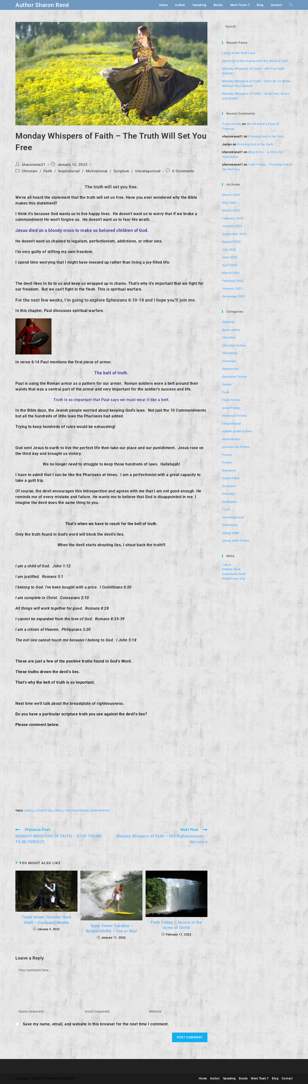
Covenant (229, 361)
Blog (275, 1078)
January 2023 (232, 226)
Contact (287, 1078)
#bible (29, 810)
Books (243, 1078)
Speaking (229, 1078)
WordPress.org (233, 578)
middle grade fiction (237, 431)
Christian (30, 171)
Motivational (97, 171)
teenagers (229, 501)
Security (228, 494)
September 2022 (234, 234)
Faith (48, 171)
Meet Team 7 (260, 1078)
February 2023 (233, 218)
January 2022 (232, 288)
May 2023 (229, 202)
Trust (226, 509)
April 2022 (229, 265)
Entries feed (231, 569)
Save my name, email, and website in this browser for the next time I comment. (96, 1024)
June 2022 (229, 257)
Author (215, 1078)
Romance (229, 470)
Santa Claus (231, 478)
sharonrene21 (34, 165)
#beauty (228, 322)
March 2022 (231, 273)
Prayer (227, 462)
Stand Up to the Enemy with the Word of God (254, 61)
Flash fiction (231, 400)
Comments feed (234, 574)
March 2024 (231, 195)
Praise (227, 455)
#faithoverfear (77, 810)
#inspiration (99, 810)
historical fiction (234, 415)
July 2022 (229, 249)
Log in (226, 564)
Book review (231, 330)
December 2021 (233, 296)
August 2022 (231, 241)
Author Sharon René (42, 5)
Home (203, 1078)
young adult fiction (236, 540)
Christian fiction (234, 345)
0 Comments (183, 171)
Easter (227, 384)
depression (230, 369)
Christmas (229, 353)
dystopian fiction (234, 376)
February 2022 (233, 281)
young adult (230, 533)
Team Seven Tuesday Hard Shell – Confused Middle (46, 920)
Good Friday (231, 408)
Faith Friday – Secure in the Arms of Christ (176, 925)
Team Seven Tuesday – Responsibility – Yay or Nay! (111, 928)
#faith (58, 810)
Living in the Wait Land (238, 53)
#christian (43, 810)
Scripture (121, 171)
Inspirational (69, 171)
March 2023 (231, 210)
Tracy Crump (231, 124)
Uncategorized (147, 171)
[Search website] (291, 5)
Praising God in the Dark (266, 136)
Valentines (230, 525)
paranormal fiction (236, 447)
